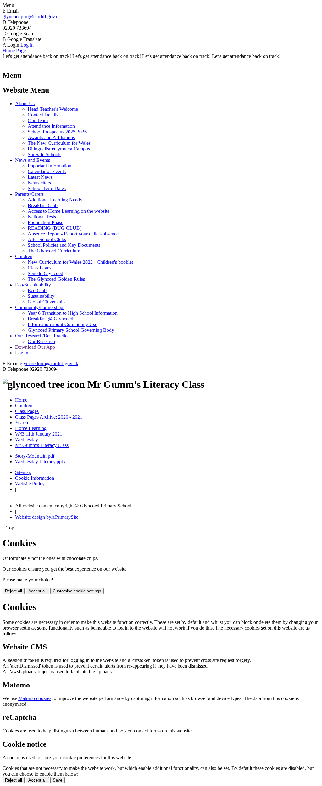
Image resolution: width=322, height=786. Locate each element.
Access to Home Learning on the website (68, 211)
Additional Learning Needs (55, 199)
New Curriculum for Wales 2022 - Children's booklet (80, 262)
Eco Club (37, 290)
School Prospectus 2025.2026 (57, 131)
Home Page (14, 50)
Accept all (37, 591)
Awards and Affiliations (51, 137)
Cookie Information (34, 478)
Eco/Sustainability (33, 284)
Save (57, 780)
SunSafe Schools (44, 154)
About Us (25, 103)
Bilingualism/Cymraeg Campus (59, 148)
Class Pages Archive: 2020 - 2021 (48, 417)
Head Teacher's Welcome (53, 109)
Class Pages (39, 267)
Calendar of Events (47, 171)
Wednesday (26, 439)
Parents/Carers (29, 194)
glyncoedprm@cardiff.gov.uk (32, 16)
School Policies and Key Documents (64, 245)
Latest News (40, 177)
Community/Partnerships (39, 307)
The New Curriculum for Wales (59, 143)
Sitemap (23, 472)
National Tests (42, 216)
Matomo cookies (34, 698)
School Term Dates (47, 188)
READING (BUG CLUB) (54, 228)
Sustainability (41, 296)
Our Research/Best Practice (42, 335)
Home (21, 400)
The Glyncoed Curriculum (54, 250)
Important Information (49, 165)
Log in (27, 45)
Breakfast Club (43, 205)
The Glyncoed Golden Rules (56, 279)
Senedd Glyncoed (45, 273)
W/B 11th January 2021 (38, 434)
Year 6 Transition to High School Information (73, 313)
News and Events (32, 160)
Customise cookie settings (77, 591)
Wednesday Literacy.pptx (40, 461)
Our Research (41, 341)
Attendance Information (51, 126)
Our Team (38, 120)
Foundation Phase (45, 222)
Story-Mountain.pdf (34, 456)
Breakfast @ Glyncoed (50, 318)
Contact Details (43, 114)
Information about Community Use (62, 324)
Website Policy (30, 483)
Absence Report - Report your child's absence (73, 233)
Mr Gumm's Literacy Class (42, 445)
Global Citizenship (46, 301)
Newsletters (39, 182)
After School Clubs (47, 239)
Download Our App (35, 347)
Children (23, 256)
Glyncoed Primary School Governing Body (71, 330)
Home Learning (31, 428)
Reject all (13, 591)
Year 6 (21, 422)
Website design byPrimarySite (46, 517)
